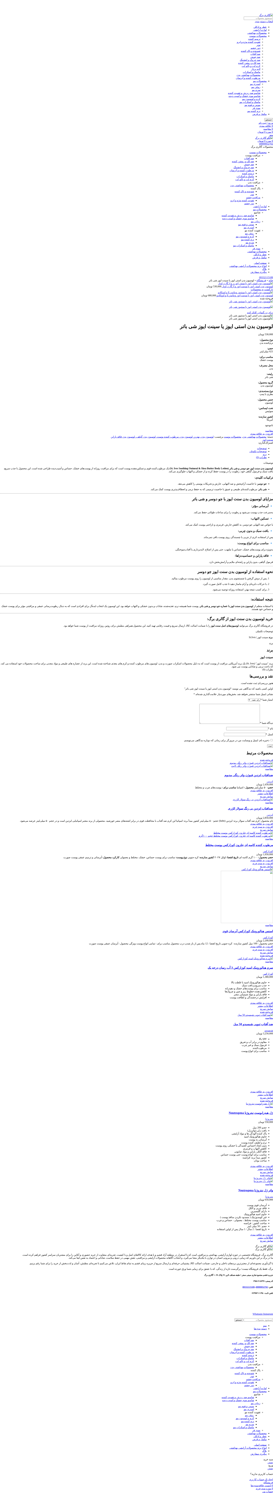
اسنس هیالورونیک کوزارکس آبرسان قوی (247, 931)
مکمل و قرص (259, 114)
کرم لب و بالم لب (251, 66)
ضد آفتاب (255, 54)
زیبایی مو (255, 221)
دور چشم (255, 48)
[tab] (133, 448)
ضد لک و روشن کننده (249, 63)
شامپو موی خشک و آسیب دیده (244, 96)
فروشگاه (261, 280)
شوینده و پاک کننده (250, 51)
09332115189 (266, 277)
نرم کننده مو (253, 111)
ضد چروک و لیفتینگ (250, 60)
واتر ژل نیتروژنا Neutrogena (255, 1190)
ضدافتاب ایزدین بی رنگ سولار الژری (250, 808)
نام (270, 728)
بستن (270, 1462)
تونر (258, 45)
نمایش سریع (266, 796)
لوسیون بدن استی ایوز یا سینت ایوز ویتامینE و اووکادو (244, 295)
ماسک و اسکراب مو (250, 102)
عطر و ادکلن (260, 27)
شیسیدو (269, 1030)
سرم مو (256, 90)
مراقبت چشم (253, 197)
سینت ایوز (267, 439)
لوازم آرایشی (260, 30)
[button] (262, 826)
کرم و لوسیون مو (251, 99)
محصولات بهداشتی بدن (248, 75)
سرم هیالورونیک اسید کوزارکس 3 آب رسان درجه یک (240, 967)
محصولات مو (260, 81)
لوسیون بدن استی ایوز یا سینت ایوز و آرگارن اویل (247, 286)
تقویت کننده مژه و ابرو (248, 42)
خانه (271, 280)
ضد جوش (255, 57)
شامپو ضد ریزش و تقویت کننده (244, 93)
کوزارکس (268, 851)
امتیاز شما (267, 699)
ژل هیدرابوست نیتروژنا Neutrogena (251, 1112)
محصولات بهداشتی (257, 33)
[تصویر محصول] (252, 766)
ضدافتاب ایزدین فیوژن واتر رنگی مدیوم (248, 775)
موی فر (256, 108)
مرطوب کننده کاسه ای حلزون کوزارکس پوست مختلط (239, 845)
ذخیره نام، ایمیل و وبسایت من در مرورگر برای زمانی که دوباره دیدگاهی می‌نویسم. (226, 740)
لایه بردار (255, 69)
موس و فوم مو (252, 105)
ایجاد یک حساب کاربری (261, 1479)
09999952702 (266, 143)
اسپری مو (255, 84)
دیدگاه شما (266, 723)
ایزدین (270, 781)
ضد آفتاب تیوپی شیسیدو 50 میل (253, 1024)
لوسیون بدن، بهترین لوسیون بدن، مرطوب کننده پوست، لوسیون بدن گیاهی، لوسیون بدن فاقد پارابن (162, 436)
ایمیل (269, 734)
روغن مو (255, 87)
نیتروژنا (269, 1119)
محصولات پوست (258, 36)
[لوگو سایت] (266, 15)
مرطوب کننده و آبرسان (248, 78)
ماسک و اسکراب (251, 72)
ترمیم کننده (254, 39)
